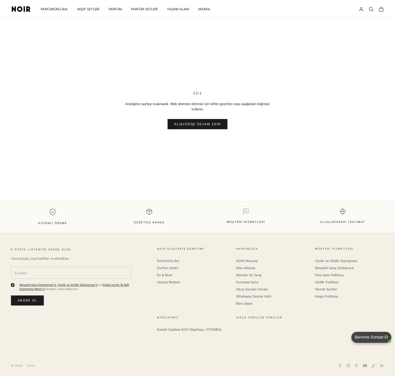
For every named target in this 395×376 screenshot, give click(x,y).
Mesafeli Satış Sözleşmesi (334, 268)
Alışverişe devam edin (197, 124)
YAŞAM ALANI (178, 9)
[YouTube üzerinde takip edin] (365, 365)
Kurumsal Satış (247, 282)
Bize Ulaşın (244, 303)
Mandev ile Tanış (249, 275)
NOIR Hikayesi (247, 261)
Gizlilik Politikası (327, 282)
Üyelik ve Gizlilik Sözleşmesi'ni (78, 285)
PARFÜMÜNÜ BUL (54, 9)
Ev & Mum (164, 275)
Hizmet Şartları (326, 289)
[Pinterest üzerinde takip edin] (356, 365)
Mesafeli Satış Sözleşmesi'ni (37, 285)
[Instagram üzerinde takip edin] (348, 365)
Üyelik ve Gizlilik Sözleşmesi (336, 261)
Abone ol (27, 300)
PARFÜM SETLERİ (144, 9)
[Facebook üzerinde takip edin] (340, 365)
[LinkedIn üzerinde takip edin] (382, 365)
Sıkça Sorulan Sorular (252, 289)
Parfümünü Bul (168, 261)
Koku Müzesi (245, 268)
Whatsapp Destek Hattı (253, 296)
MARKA (204, 9)
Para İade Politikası (329, 275)
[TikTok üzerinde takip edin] (373, 365)
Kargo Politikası (326, 296)
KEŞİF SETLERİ (88, 9)
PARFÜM (115, 9)
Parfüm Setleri (167, 268)
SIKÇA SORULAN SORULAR (259, 317)
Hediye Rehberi (168, 282)
